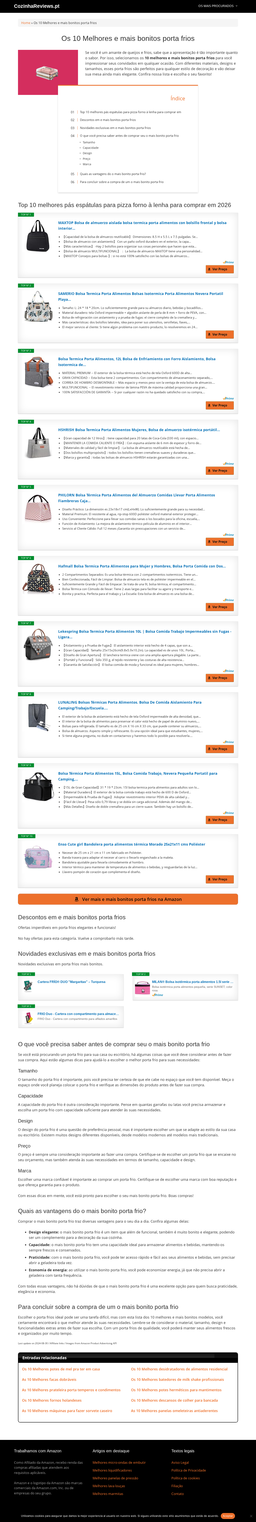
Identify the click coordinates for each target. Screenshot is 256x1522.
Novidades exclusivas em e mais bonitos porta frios (115, 128)
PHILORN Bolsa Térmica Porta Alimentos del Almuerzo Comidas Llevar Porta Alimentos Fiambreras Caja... (136, 498)
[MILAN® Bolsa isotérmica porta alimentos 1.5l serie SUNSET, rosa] (142, 988)
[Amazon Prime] (228, 262)
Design (87, 153)
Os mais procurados (216, 6)
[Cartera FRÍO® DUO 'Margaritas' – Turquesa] (28, 985)
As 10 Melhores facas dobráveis (49, 1379)
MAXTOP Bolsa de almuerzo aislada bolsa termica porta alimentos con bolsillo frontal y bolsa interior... (142, 225)
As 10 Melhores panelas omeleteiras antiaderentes (174, 1410)
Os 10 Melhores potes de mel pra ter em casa (61, 1369)
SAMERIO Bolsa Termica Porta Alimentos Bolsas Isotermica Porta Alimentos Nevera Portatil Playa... (140, 296)
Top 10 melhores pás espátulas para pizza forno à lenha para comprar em (130, 112)
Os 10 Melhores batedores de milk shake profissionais (177, 1379)
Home (25, 23)
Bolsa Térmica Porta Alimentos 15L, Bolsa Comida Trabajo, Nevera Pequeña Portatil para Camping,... (137, 776)
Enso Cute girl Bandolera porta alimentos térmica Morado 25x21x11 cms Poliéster (131, 844)
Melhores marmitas (108, 1493)
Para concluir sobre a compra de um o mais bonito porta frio (122, 182)
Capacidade (91, 148)
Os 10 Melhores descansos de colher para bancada (174, 1400)
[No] (251, 1516)
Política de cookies (185, 1478)
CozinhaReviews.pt (36, 6)
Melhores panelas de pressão (115, 1478)
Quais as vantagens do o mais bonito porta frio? (113, 174)
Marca (87, 164)
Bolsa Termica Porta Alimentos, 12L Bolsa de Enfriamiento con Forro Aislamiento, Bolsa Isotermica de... (137, 361)
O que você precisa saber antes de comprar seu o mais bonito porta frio (129, 136)
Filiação (177, 1486)
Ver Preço (219, 269)
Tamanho (89, 142)
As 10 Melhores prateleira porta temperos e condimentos (71, 1389)
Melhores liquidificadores (112, 1470)
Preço (86, 159)
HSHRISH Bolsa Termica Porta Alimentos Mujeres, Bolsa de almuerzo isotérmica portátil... (139, 429)
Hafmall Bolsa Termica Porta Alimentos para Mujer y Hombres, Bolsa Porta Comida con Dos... (142, 566)
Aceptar (228, 1515)
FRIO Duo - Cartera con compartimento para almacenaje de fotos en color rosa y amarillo (78, 1014)
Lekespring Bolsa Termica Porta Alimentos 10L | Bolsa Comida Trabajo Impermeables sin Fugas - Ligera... (144, 634)
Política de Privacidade (188, 1470)
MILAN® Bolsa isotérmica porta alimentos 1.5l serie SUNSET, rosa (193, 982)
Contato (177, 1493)
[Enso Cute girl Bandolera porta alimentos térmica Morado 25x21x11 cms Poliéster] (38, 857)
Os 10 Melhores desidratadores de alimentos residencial (179, 1369)
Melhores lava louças (109, 1486)
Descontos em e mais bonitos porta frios (108, 120)
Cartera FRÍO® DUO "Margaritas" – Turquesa (71, 982)
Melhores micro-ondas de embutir (119, 1462)
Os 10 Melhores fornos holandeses (52, 1400)
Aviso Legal (180, 1462)
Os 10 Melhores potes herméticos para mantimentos (176, 1389)
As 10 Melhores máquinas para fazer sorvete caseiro (67, 1410)
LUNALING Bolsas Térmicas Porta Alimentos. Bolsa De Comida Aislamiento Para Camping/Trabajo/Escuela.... (130, 705)
